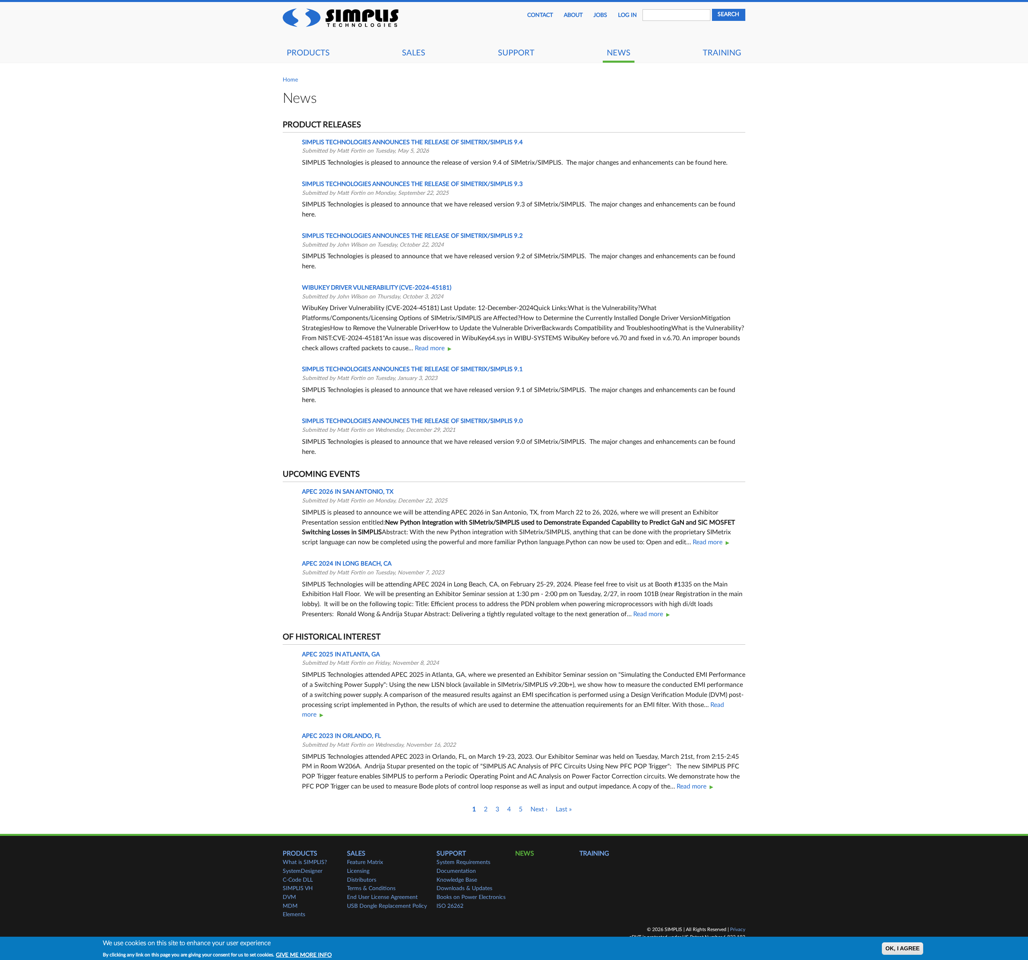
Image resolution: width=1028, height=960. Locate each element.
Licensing (358, 871)
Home (290, 80)
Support (516, 53)
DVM (289, 897)
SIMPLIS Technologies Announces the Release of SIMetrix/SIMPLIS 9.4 (412, 142)
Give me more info (304, 955)
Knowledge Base (456, 880)
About (573, 15)
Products (308, 53)
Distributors (361, 880)
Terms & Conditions (371, 888)
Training (722, 53)
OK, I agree (902, 949)
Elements (294, 914)
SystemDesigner (302, 871)
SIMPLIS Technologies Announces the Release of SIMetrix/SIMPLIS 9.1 (412, 369)
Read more (430, 348)
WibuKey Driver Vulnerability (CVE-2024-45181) (376, 288)
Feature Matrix (365, 862)
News (618, 53)
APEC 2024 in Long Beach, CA (347, 564)
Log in (627, 15)
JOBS (600, 15)
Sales (413, 53)
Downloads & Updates (464, 888)
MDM (290, 906)
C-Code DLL (298, 880)
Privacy (737, 929)
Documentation (456, 871)
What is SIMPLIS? (305, 862)
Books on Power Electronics (471, 897)
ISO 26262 (449, 906)
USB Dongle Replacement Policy (387, 906)
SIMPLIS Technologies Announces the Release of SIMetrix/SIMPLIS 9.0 (412, 421)
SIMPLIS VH (298, 888)
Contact (540, 15)
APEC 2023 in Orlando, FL (341, 736)
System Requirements (463, 862)
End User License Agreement (382, 897)
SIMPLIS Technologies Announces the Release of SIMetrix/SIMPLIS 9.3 (412, 184)
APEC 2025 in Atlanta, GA (341, 655)
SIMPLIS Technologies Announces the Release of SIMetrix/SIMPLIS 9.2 (412, 236)
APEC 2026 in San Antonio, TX (348, 492)
